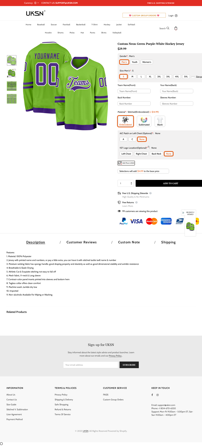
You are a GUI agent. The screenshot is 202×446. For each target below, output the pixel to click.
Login (171, 15)
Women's (146, 62)
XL (150, 76)
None (141, 139)
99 (123, 211)
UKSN (85, 431)
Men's (124, 62)
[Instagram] (159, 394)
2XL (159, 76)
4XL (177, 76)
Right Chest (141, 153)
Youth (134, 62)
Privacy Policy (115, 355)
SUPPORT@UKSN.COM (66, 3)
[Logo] (35, 13)
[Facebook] (153, 394)
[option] (65, 86)
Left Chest (126, 153)
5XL (186, 76)
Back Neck (156, 153)
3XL (168, 76)
